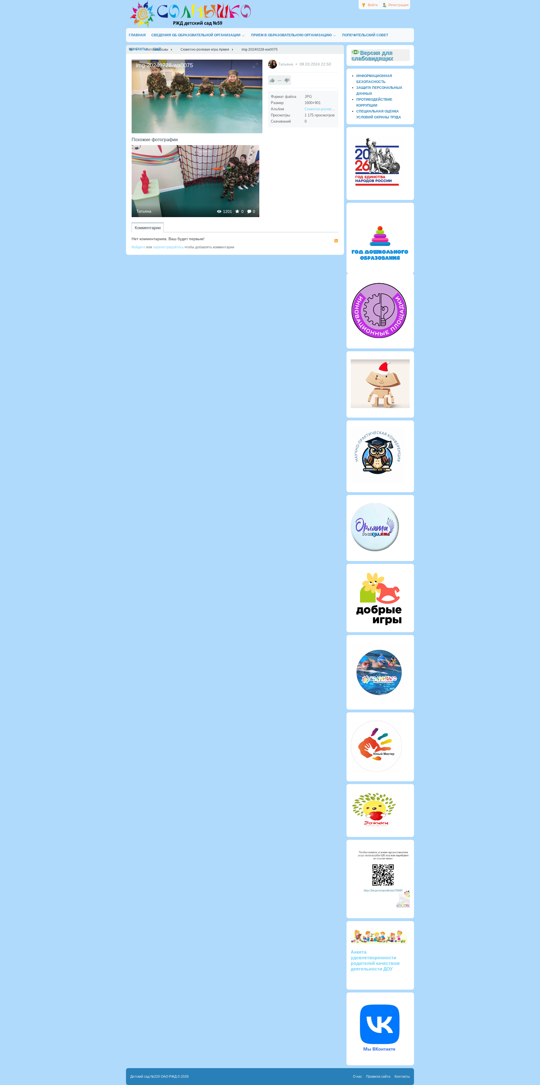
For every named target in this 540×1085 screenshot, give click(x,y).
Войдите (138, 247)
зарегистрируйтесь (168, 247)
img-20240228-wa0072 (195, 181)
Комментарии (148, 227)
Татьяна (286, 64)
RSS (336, 241)
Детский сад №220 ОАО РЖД (153, 1077)
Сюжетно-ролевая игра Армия (330, 109)
